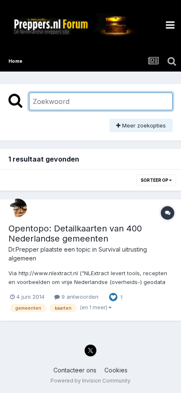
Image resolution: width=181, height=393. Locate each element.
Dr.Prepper (23, 249)
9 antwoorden (79, 296)
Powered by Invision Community (90, 380)
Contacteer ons (74, 370)
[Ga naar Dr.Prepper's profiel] (17, 208)
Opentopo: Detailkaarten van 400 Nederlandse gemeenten (75, 233)
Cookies (116, 370)
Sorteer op (155, 180)
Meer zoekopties (143, 125)
